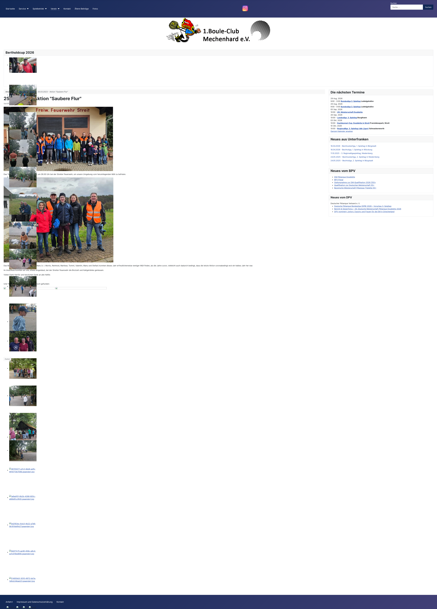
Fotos (95, 9)
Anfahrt (9, 602)
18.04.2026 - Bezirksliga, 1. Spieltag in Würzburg (351, 149)
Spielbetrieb (38, 9)
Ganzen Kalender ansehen (342, 131)
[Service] (27, 8)
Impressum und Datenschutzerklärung (35, 602)
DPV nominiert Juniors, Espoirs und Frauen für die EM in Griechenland (364, 211)
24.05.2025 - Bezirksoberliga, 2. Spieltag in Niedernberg (355, 157)
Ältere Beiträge (82, 9)
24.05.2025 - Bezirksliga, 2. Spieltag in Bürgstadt (352, 160)
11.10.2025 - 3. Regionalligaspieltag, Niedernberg (351, 153)
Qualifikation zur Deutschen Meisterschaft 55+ (354, 185)
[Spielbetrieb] (45, 8)
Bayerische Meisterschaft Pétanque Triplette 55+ (355, 188)
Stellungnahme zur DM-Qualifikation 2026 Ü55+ (355, 182)
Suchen (393, 3)
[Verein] (58, 8)
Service (22, 9)
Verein (54, 9)
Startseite (10, 9)
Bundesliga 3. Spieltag (351, 101)
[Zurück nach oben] (434, 606)
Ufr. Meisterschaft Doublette (350, 112)
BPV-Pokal (338, 180)
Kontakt (67, 9)
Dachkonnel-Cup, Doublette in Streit (353, 123)
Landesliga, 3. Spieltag (347, 117)
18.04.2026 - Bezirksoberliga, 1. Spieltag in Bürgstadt (353, 146)
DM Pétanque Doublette (344, 177)
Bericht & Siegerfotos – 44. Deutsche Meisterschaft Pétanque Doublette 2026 (367, 209)
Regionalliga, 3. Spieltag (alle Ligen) (353, 128)
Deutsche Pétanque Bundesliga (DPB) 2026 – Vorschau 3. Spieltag (362, 206)
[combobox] (406, 7)
